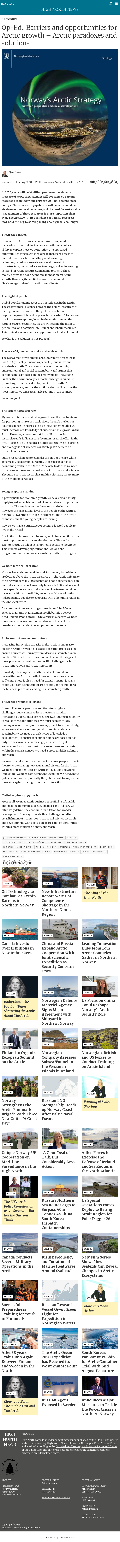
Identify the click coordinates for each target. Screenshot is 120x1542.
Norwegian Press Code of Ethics (99, 1443)
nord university (46, 847)
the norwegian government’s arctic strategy (32, 842)
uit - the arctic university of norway (27, 852)
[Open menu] (117, 3)
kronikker (106, 847)
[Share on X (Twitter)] (97, 182)
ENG (11, 3)
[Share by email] (106, 182)
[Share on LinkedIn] (102, 182)
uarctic (72, 837)
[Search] (110, 3)
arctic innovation (94, 852)
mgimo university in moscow (78, 847)
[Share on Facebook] (92, 182)
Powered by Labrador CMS (60, 1537)
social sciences (76, 842)
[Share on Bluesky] (116, 182)
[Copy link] (111, 182)
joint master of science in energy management (33, 837)
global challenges (66, 852)
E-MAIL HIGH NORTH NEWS (56, 1497)
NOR (3, 3)
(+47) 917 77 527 (49, 1491)
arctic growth (13, 856)
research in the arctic (17, 847)
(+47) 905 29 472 (94, 1491)
